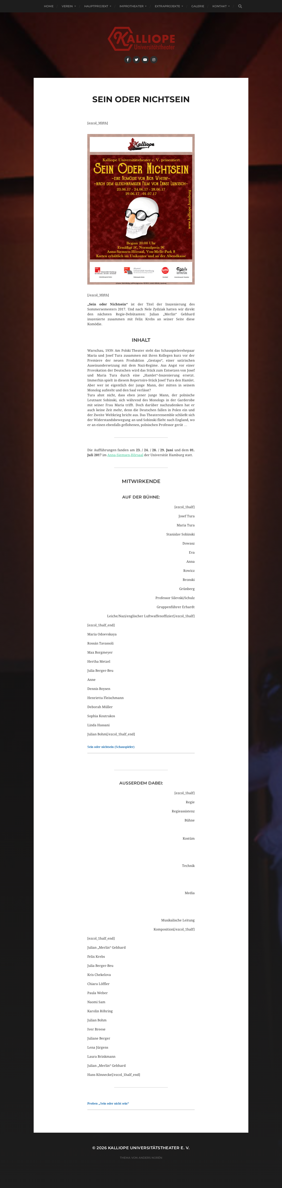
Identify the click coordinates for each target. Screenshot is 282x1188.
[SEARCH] (240, 6)
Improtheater (131, 6)
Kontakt (219, 6)
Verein (67, 6)
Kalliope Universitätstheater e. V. (149, 1147)
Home (48, 6)
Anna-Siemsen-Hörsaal (125, 455)
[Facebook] (128, 59)
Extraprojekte (167, 6)
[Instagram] (154, 59)
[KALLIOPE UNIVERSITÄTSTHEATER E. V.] (141, 39)
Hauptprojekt (96, 6)
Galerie (197, 6)
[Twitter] (136, 59)
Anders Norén (150, 1157)
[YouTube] (145, 59)
